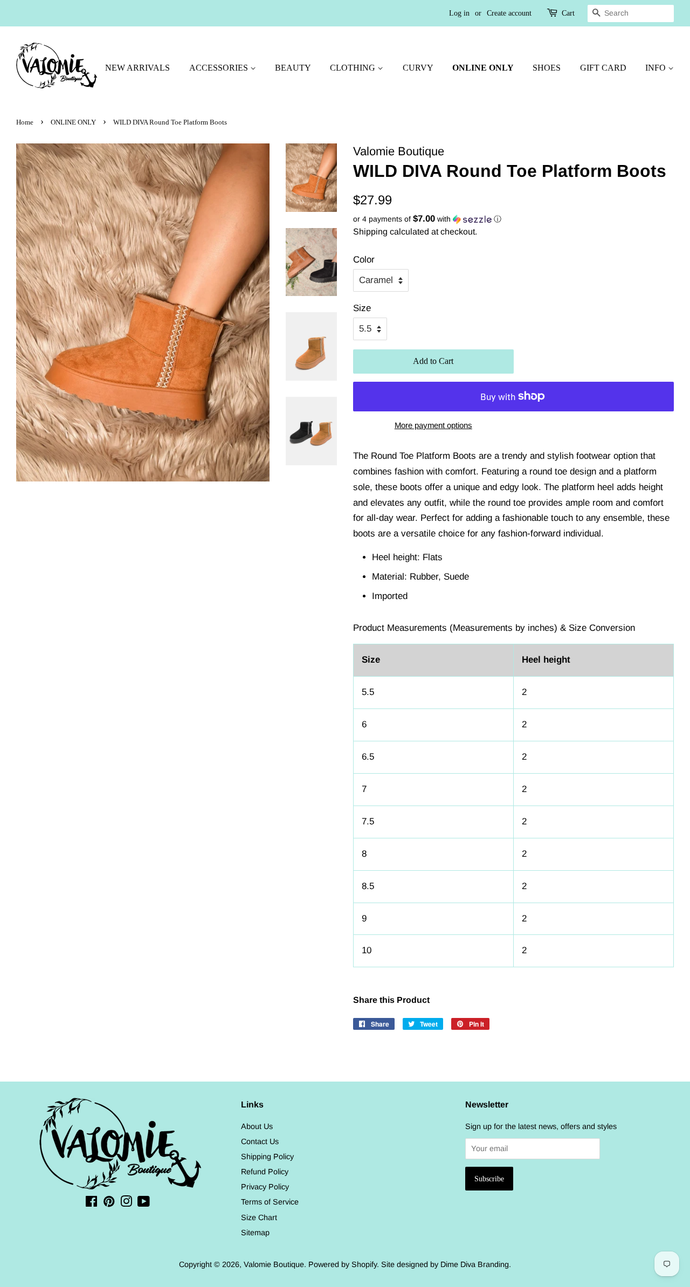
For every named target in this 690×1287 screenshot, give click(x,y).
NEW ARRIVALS (137, 67)
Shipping (370, 231)
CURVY (418, 67)
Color (364, 259)
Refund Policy (264, 1171)
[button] (513, 219)
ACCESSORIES (219, 67)
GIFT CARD (603, 67)
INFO (656, 67)
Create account (509, 13)
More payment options (433, 425)
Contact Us (260, 1141)
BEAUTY (293, 67)
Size (362, 308)
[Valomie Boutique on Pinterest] (109, 1203)
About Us (257, 1126)
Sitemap (255, 1232)
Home (24, 122)
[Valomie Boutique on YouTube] (143, 1203)
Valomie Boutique (274, 1264)
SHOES (547, 67)
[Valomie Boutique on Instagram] (126, 1203)
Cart (568, 13)
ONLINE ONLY (483, 67)
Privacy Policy (265, 1186)
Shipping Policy (267, 1156)
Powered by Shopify (342, 1264)
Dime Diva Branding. (475, 1264)
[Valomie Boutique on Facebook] (91, 1203)
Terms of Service (270, 1201)
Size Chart (259, 1217)
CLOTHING (353, 67)
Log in (459, 13)
